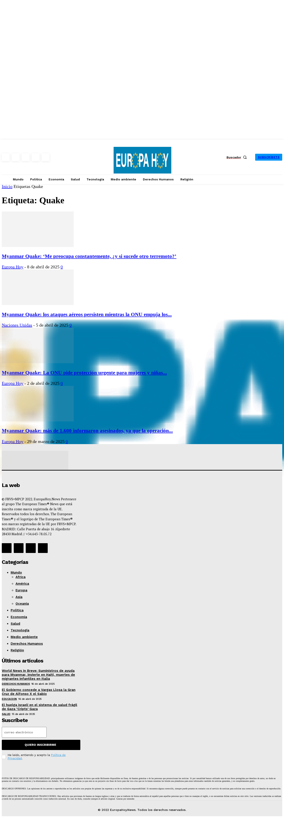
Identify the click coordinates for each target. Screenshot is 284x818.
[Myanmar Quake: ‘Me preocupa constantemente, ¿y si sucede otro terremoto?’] (38, 245)
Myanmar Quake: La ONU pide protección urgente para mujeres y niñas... (84, 372)
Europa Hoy (12, 266)
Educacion (9, 698)
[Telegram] (26, 157)
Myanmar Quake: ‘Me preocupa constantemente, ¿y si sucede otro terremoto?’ (89, 256)
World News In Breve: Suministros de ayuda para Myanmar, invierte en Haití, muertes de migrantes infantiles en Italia (38, 675)
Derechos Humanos (16, 683)
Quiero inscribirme (40, 744)
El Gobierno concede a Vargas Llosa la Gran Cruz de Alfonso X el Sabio (38, 692)
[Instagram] (16, 157)
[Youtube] (45, 157)
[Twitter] (35, 157)
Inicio (7, 186)
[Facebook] (6, 157)
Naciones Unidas (17, 325)
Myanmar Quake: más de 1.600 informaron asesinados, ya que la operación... (87, 430)
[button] (238, 157)
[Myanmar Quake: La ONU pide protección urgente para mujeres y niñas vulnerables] (38, 361)
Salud (6, 714)
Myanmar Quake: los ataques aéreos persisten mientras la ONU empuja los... (87, 314)
